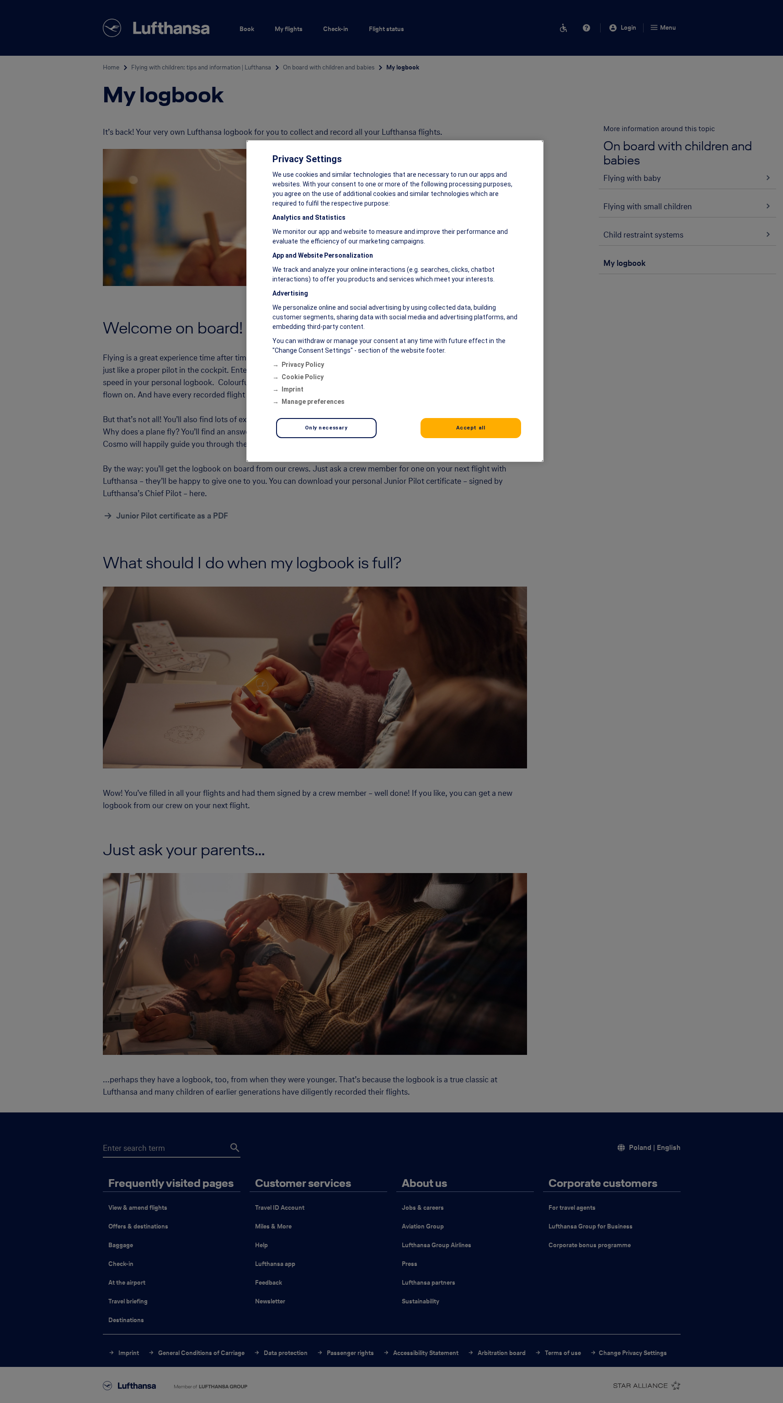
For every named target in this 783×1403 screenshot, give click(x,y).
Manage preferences (313, 401)
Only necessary (326, 427)
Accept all (470, 427)
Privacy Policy (303, 364)
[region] (394, 301)
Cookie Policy (303, 377)
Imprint (293, 389)
